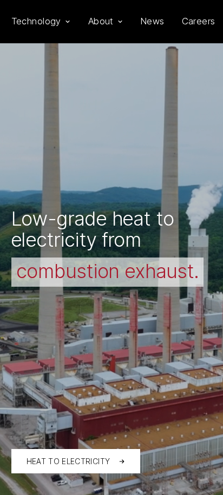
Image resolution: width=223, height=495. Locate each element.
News (153, 21)
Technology (36, 21)
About (101, 21)
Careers (198, 21)
